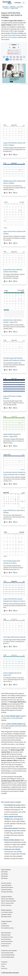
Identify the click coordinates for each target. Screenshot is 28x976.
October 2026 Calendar (6, 889)
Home (6, 7)
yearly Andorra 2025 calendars (12, 35)
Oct (14, 59)
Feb (7, 57)
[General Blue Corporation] (7, 2)
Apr (14, 57)
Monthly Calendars (6, 883)
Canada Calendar (5, 925)
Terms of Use (4, 968)
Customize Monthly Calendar (8, 955)
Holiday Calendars (14, 53)
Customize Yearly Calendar (7, 952)
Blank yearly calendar (11, 828)
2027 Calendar (4, 874)
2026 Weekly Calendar (6, 916)
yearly (8, 718)
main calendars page (12, 716)
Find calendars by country (12, 805)
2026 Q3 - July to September (7, 898)
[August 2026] (18, 47)
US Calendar (4, 923)
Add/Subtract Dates (5, 935)
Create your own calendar (12, 849)
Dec (21, 59)
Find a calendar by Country (7, 928)
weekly (20, 718)
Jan (4, 57)
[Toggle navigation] (23, 2)
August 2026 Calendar (6, 885)
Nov (17, 59)
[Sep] (18, 44)
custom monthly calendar (14, 724)
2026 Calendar (4, 871)
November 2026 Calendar (7, 891)
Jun (21, 57)
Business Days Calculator (7, 941)
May (18, 57)
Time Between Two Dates (7, 937)
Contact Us (3, 964)
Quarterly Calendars (6, 896)
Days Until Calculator (6, 939)
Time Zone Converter (6, 943)
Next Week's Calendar (6, 914)
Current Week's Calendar (7, 912)
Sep (11, 59)
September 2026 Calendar (7, 887)
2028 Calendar (4, 876)
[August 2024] (9, 47)
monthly (12, 718)
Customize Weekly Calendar (7, 957)
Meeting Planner (5, 945)
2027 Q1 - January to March (7, 903)
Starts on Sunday (14, 50)
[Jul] (9, 44)
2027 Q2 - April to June (6, 905)
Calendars (17, 2)
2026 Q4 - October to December (8, 901)
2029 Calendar (4, 878)
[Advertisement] (14, 99)
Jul (24, 57)
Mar (11, 57)
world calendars (12, 37)
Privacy (3, 966)
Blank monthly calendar (11, 840)
